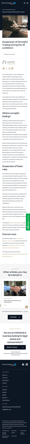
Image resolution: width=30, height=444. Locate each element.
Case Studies (5, 400)
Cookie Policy (14, 430)
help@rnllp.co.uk (6, 409)
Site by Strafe (14, 436)
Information (5, 380)
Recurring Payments (4, 433)
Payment (4, 397)
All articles (13, 317)
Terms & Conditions (22, 433)
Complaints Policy (5, 430)
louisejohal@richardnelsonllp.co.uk (12, 254)
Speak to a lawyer (12, 347)
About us (4, 375)
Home (3, 9)
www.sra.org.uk (9, 428)
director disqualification (16, 222)
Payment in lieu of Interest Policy (5, 436)
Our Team (5, 377)
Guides (4, 395)
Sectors (4, 392)
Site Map (13, 432)
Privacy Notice (23, 430)
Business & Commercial (10, 9)
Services (4, 389)
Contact (4, 383)
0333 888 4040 (16, 407)
